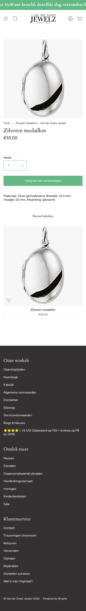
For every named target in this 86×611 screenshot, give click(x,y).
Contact (9, 528)
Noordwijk (11, 377)
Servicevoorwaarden (18, 415)
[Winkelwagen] (79, 18)
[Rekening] (70, 18)
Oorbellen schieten (17, 574)
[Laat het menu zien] (5, 18)
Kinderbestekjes (15, 496)
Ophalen (9, 558)
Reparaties (11, 566)
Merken (9, 458)
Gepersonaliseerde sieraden (23, 473)
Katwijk (9, 385)
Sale (6, 504)
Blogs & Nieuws (14, 423)
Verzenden (11, 551)
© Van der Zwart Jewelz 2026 (21, 598)
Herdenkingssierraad (18, 481)
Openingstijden (14, 369)
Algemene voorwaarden (20, 392)
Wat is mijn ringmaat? (18, 581)
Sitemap (9, 408)
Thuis (7, 123)
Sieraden (10, 466)
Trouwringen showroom (20, 535)
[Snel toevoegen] (9, 300)
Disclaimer (11, 400)
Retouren (10, 543)
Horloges (10, 489)
